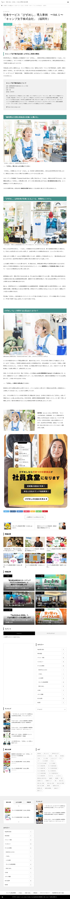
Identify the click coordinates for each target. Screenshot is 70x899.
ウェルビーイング (54, 758)
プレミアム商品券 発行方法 (53, 773)
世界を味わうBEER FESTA (41, 778)
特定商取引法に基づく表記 (58, 892)
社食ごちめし (8, 24)
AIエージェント (46, 753)
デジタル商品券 (45, 760)
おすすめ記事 (19, 802)
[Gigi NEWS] (3, 2)
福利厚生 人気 (39, 788)
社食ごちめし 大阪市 (40, 783)
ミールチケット (58, 775)
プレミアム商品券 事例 (41, 765)
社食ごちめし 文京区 (50, 783)
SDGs (56, 755)
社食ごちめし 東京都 (60, 783)
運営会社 (35, 892)
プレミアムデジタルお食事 (41, 763)
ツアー (38, 760)
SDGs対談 (62, 755)
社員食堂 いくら (40, 780)
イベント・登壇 (40, 575)
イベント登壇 (45, 758)
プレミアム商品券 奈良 (41, 770)
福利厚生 (48, 785)
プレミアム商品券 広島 (52, 770)
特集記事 (29, 802)
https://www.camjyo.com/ (14, 107)
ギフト (60, 758)
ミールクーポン (50, 775)
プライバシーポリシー (45, 892)
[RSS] (2, 897)
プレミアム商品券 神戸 (41, 775)
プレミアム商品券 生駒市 (41, 773)
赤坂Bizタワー (56, 788)
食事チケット (39, 790)
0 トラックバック (51, 633)
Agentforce (39, 753)
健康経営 (50, 778)
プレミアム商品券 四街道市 (52, 768)
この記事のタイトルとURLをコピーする (35, 517)
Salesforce (50, 755)
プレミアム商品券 (52, 763)
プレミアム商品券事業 (11, 892)
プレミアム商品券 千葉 (41, 768)
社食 (55, 780)
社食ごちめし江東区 (40, 785)
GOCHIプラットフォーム (41, 755)
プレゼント (52, 760)
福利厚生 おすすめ (56, 785)
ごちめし (38, 758)
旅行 (61, 778)
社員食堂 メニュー (49, 780)
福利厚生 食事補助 (48, 788)
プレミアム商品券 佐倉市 (52, 765)
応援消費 (56, 778)
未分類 (8, 575)
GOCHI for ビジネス (55, 753)
